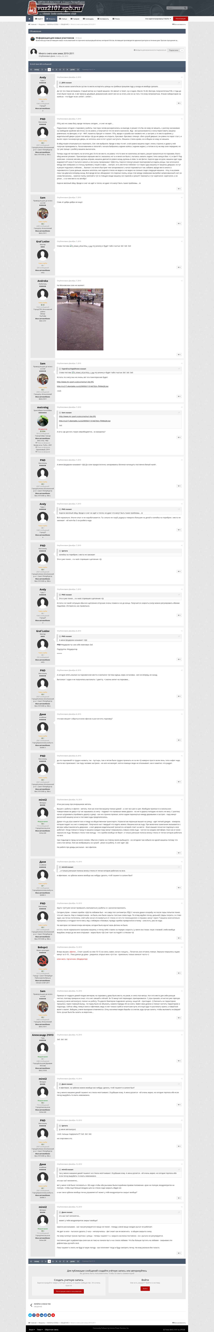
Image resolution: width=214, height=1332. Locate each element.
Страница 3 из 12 (88, 69)
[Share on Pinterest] (53, 1315)
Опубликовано (69, 77)
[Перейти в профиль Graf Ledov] (42, 255)
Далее (72, 69)
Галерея (76, 19)
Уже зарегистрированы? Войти (157, 19)
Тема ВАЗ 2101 (171, 1329)
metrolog (42, 407)
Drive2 (42, 314)
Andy (43, 77)
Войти (145, 1289)
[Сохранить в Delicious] (45, 1315)
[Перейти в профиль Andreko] (42, 294)
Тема (39, 1329)
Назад (36, 69)
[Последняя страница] (78, 69)
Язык (31, 1329)
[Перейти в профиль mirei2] (42, 813)
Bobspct (43, 947)
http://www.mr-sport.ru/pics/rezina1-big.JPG (75, 382)
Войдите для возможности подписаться (151, 50)
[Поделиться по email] (49, 1315)
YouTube (43, 316)
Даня (53, 56)
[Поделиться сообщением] (181, 77)
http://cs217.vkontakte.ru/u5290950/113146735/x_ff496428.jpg (82, 386)
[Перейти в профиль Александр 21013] (42, 1048)
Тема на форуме (43, 443)
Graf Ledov (42, 241)
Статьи (64, 19)
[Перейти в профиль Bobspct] (42, 960)
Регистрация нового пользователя (68, 1291)
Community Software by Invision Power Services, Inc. (111, 1328)
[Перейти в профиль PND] (42, 132)
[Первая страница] (31, 69)
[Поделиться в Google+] (38, 1315)
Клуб (39, 19)
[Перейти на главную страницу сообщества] (29, 19)
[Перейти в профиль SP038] (32, 39)
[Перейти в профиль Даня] (33, 52)
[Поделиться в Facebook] (34, 1315)
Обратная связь (51, 1329)
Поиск (117, 19)
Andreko (43, 281)
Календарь (89, 19)
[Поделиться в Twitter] (30, 1315)
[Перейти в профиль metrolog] (42, 420)
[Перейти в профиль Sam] (42, 213)
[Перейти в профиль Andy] (42, 90)
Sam (42, 197)
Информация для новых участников (55, 38)
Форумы (51, 19)
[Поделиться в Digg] (41, 1315)
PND (42, 119)
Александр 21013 (42, 1035)
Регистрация (181, 18)
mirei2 (43, 799)
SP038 (182, 1329)
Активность (104, 19)
